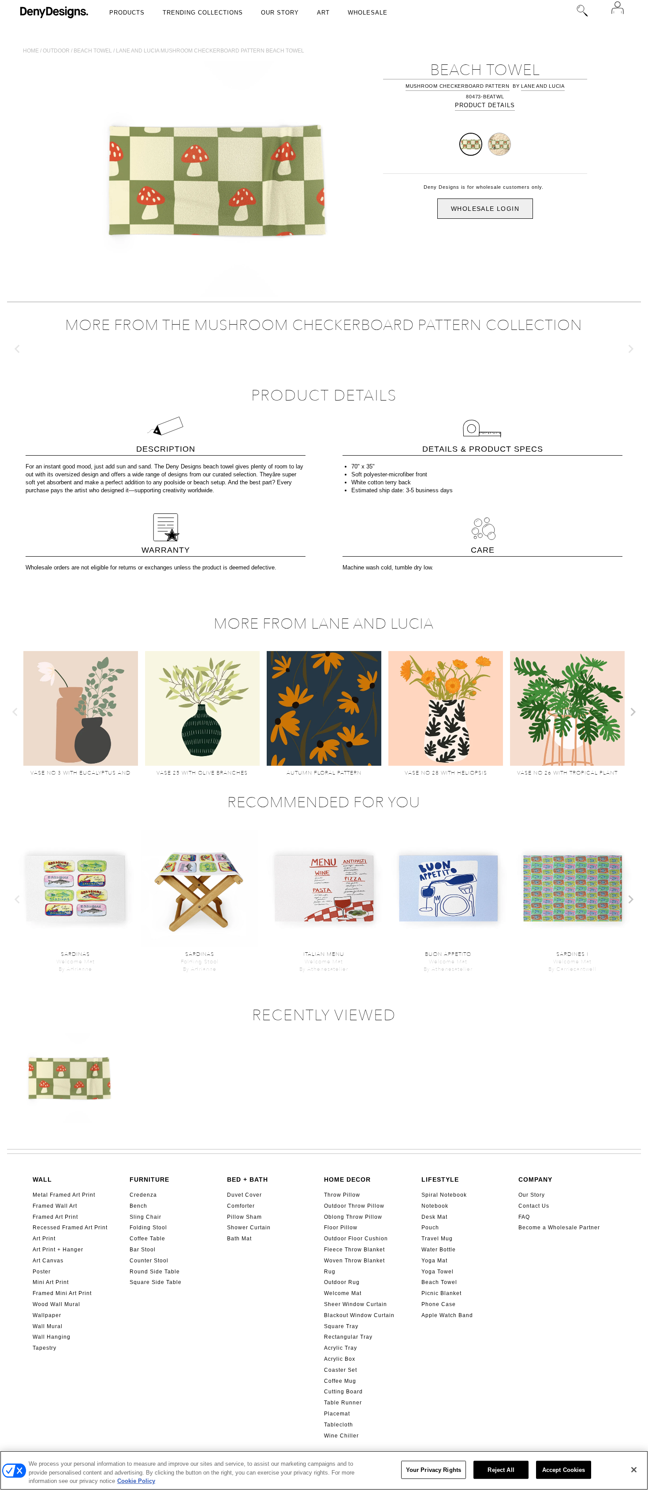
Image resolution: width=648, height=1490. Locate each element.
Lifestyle (440, 1179)
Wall (42, 1179)
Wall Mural (48, 1326)
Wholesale (367, 12)
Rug (329, 1272)
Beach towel (93, 51)
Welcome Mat (342, 1293)
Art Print (44, 1238)
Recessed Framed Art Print (70, 1227)
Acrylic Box (339, 1359)
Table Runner (343, 1403)
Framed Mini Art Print (62, 1293)
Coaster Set (340, 1370)
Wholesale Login (485, 208)
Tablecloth (338, 1425)
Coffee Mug (340, 1381)
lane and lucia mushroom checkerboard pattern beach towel (210, 51)
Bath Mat (239, 1238)
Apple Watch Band (447, 1315)
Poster (42, 1272)
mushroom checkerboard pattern (458, 86)
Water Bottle (438, 1250)
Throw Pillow (342, 1195)
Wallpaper (47, 1315)
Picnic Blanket (441, 1293)
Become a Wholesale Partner (559, 1227)
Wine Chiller (341, 1436)
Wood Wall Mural (56, 1304)
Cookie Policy (136, 1481)
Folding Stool (148, 1227)
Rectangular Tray (348, 1337)
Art (323, 12)
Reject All (501, 1469)
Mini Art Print (51, 1282)
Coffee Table (147, 1238)
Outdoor (56, 51)
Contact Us (533, 1206)
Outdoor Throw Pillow (354, 1206)
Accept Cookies (563, 1469)
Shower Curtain (249, 1227)
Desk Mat (434, 1217)
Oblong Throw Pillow (353, 1217)
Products (127, 12)
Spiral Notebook (444, 1195)
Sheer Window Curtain (355, 1304)
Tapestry (44, 1348)
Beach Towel (439, 1282)
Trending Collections (203, 12)
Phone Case (438, 1304)
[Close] (634, 1469)
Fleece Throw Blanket (354, 1250)
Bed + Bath (247, 1179)
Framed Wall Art (55, 1206)
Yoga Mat (434, 1261)
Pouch (430, 1227)
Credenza (143, 1195)
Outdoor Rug (342, 1282)
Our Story (280, 12)
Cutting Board (343, 1392)
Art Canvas (48, 1261)
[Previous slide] (17, 348)
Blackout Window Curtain (359, 1315)
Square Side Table (156, 1282)
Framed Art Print (55, 1217)
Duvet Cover (244, 1195)
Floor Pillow (341, 1227)
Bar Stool (143, 1250)
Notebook (434, 1206)
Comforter (241, 1206)
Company (535, 1179)
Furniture (149, 1179)
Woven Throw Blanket (354, 1261)
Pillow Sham (244, 1217)
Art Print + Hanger (58, 1250)
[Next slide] (630, 348)
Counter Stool (149, 1261)
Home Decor (347, 1179)
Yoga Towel (437, 1272)
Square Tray (341, 1326)
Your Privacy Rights (433, 1469)
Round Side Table (155, 1272)
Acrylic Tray (340, 1348)
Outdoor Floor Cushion (356, 1238)
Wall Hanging (52, 1337)
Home (31, 51)
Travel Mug (437, 1238)
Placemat (337, 1414)
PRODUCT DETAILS (485, 105)
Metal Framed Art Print (64, 1195)
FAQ (524, 1217)
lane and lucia (543, 86)
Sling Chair (145, 1217)
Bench (138, 1206)
